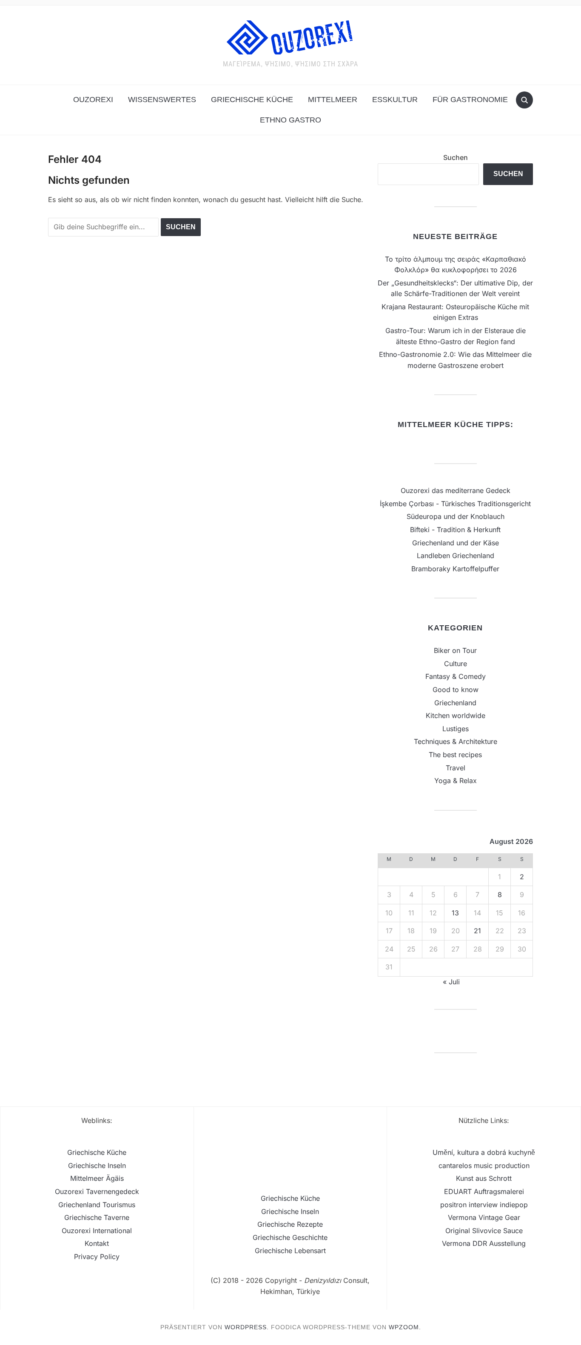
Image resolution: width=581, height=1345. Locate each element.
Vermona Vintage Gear (484, 1217)
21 (477, 930)
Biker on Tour (455, 650)
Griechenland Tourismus (96, 1204)
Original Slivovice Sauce (484, 1230)
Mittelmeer (332, 99)
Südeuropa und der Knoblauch (455, 516)
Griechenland (455, 702)
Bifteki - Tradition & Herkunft (455, 529)
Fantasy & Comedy (455, 676)
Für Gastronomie (470, 99)
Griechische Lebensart (290, 1250)
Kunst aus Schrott (484, 1178)
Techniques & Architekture (455, 741)
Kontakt (97, 1243)
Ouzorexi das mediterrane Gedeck (455, 490)
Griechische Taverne (96, 1217)
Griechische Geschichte (290, 1237)
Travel (455, 768)
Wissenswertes (162, 99)
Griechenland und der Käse (455, 543)
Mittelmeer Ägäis (97, 1178)
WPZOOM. (405, 1327)
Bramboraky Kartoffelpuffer (455, 568)
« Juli (451, 981)
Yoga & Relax (455, 780)
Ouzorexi (93, 99)
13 (455, 913)
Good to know (455, 689)
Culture (455, 663)
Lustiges (455, 728)
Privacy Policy (97, 1256)
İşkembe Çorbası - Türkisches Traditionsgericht (455, 503)
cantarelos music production (484, 1165)
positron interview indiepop (484, 1204)
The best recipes (455, 754)
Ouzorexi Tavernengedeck (97, 1191)
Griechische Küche (252, 99)
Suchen (455, 157)
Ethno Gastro (290, 120)
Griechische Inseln (97, 1165)
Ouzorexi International (97, 1230)
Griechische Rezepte (290, 1224)
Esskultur (395, 99)
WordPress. (247, 1327)
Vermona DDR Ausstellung (484, 1243)
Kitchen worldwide (455, 715)
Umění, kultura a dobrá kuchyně (484, 1152)
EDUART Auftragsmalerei (484, 1191)
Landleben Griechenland (455, 555)
